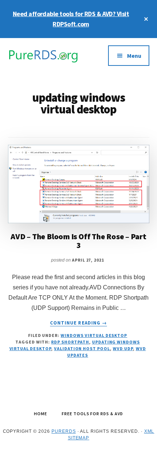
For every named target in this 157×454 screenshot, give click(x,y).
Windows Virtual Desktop (94, 335)
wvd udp (123, 348)
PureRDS (63, 431)
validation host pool (82, 348)
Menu (134, 55)
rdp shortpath (70, 342)
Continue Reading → (78, 323)
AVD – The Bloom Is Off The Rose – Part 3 (78, 240)
